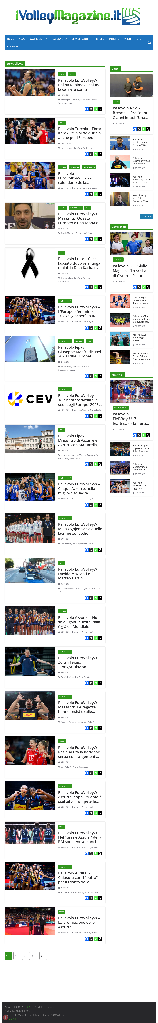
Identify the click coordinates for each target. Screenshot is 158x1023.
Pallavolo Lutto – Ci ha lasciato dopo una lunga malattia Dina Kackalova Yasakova (79, 265)
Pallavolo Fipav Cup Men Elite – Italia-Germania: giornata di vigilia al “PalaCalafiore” (141, 448)
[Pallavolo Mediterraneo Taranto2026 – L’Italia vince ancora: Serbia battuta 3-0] (120, 469)
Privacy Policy (12, 1018)
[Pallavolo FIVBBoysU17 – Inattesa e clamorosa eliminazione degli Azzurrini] (131, 391)
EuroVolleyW (76, 99)
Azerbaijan (65, 99)
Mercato (114, 38)
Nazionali (57, 38)
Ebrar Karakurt (67, 148)
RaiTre (90, 892)
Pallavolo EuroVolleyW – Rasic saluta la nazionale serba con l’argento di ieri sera (79, 754)
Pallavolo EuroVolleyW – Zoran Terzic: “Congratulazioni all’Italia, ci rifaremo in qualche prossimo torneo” (79, 669)
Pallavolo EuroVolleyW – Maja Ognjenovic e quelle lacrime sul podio (80, 529)
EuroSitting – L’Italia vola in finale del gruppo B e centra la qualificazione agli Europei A (141, 300)
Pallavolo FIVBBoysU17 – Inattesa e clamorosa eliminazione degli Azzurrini (131, 418)
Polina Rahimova (90, 99)
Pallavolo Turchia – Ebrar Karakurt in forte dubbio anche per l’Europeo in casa (79, 135)
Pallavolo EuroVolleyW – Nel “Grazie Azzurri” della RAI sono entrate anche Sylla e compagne (79, 839)
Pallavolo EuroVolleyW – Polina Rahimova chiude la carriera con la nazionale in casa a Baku (79, 87)
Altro (61, 430)
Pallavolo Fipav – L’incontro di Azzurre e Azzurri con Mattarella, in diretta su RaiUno (80, 442)
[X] (91, 109)
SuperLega (118, 259)
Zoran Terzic (84, 677)
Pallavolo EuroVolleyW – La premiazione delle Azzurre (79, 922)
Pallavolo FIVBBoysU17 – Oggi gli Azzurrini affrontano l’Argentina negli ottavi (141, 485)
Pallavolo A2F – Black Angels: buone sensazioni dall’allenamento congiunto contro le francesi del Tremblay (141, 337)
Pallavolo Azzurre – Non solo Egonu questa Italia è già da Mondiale (79, 622)
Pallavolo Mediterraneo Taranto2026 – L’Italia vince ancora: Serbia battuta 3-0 (140, 467)
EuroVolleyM (66, 366)
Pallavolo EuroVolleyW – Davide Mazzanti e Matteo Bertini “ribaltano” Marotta (79, 576)
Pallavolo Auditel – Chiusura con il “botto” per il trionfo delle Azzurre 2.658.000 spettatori (78, 881)
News (22, 38)
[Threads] (100, 109)
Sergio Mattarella (72, 458)
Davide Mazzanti (68, 233)
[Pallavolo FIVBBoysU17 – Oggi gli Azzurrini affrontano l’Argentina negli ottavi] (120, 487)
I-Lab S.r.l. (28, 1007)
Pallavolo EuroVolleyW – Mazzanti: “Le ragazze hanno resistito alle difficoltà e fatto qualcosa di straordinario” (79, 713)
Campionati (36, 38)
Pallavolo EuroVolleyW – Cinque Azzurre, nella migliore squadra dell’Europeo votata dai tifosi (79, 492)
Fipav (86, 366)
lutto (88, 278)
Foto (138, 38)
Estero (100, 38)
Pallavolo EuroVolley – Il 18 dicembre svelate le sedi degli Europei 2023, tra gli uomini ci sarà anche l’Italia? (79, 404)
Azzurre (62, 167)
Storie (71, 74)
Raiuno (61, 458)
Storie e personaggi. (66, 103)
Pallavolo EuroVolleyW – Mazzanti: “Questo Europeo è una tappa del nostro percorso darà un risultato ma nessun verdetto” (80, 225)
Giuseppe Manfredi (66, 369)
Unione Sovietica (65, 281)
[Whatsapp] (96, 109)
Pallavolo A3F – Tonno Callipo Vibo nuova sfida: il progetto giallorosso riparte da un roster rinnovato (141, 356)
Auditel (64, 892)
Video (127, 38)
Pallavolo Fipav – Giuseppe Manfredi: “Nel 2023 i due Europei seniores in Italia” (79, 354)
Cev (83, 188)
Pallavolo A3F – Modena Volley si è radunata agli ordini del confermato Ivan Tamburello (141, 319)
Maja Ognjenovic (79, 543)
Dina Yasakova (67, 278)
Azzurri (71, 455)
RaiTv (96, 892)
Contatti (12, 46)
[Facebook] (87, 109)
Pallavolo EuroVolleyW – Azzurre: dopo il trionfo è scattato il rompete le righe (80, 799)
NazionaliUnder (120, 407)
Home (10, 38)
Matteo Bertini (94, 588)
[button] (45, 39)
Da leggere (74, 167)
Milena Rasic (77, 767)
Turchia (89, 148)
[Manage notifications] (5, 1017)
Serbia (90, 543)
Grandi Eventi (80, 38)
